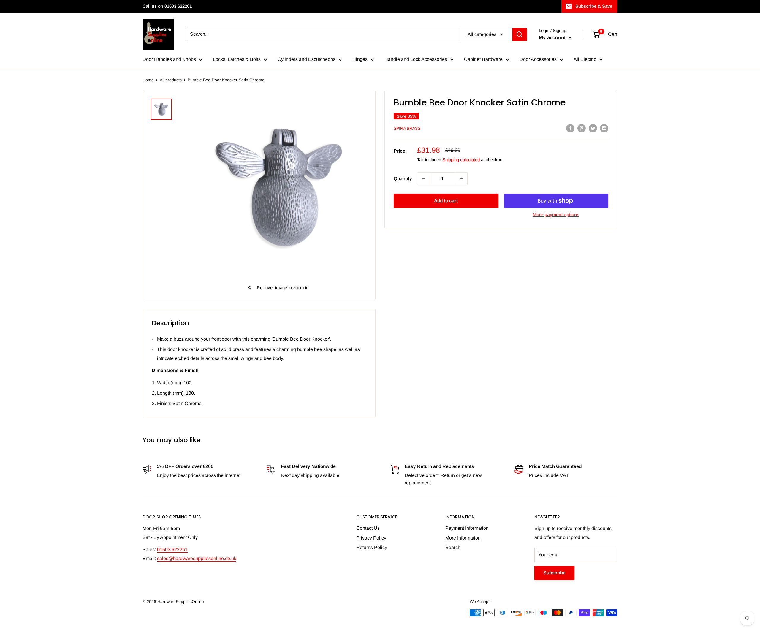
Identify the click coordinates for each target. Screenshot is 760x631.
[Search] (519, 34)
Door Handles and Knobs (169, 59)
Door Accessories (538, 59)
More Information (463, 537)
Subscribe (554, 572)
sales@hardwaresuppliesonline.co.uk (196, 558)
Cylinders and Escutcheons (306, 59)
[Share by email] (604, 128)
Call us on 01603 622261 (167, 6)
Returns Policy (371, 547)
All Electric (585, 59)
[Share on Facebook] (570, 128)
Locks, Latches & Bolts (237, 59)
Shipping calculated (461, 159)
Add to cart (446, 200)
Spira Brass (407, 128)
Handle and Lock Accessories (415, 59)
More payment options (556, 214)
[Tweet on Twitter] (593, 128)
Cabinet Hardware (483, 59)
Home (148, 80)
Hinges (360, 59)
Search (452, 547)
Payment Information (467, 528)
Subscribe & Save (593, 6)
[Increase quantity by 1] (461, 179)
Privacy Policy (371, 537)
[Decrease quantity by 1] (423, 179)
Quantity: (404, 178)
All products (171, 80)
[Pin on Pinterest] (581, 128)
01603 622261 (172, 549)
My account (553, 37)
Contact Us (368, 528)
